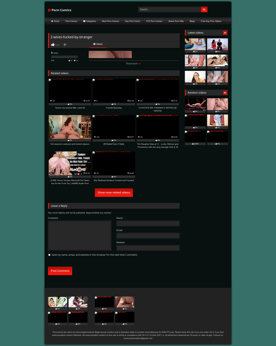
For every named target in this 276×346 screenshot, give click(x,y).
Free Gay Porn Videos (211, 21)
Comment (53, 218)
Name (120, 218)
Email (120, 230)
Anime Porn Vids (176, 21)
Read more (132, 63)
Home (56, 21)
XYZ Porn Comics (154, 21)
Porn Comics (61, 10)
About (99, 44)
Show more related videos (114, 192)
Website (120, 242)
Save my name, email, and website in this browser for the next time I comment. (95, 254)
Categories (91, 21)
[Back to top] (267, 337)
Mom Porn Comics (110, 21)
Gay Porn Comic (132, 21)
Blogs (192, 21)
